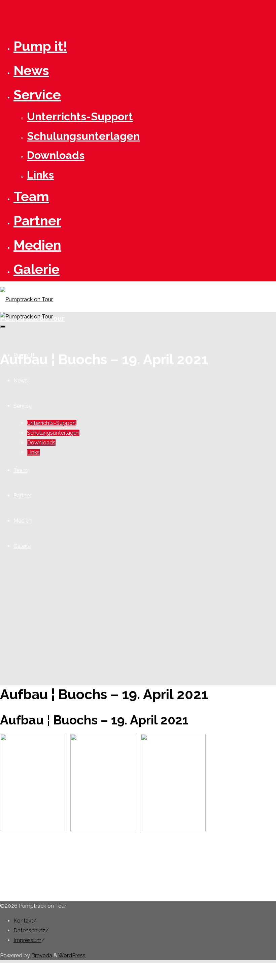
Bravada (41, 955)
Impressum (27, 940)
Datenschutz (29, 930)
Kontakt (23, 921)
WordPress (71, 955)
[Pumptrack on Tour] (26, 299)
